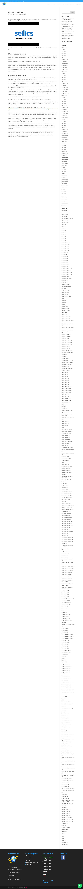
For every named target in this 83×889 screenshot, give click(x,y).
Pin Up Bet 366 (65, 674)
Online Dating (64, 656)
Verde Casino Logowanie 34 (67, 780)
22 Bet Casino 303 (65, 242)
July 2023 (63, 119)
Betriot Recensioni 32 (66, 400)
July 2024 (63, 97)
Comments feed (65, 842)
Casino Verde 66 (65, 445)
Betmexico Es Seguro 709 (67, 368)
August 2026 (64, 47)
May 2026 (64, 53)
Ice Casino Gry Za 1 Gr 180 (67, 521)
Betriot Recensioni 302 (66, 398)
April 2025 (64, 79)
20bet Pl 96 (64, 226)
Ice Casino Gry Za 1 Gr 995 (67, 525)
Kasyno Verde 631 (65, 553)
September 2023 (65, 117)
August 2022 (64, 141)
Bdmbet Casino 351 (66, 346)
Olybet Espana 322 (65, 642)
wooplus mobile (65, 823)
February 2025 (65, 83)
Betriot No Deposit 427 (66, 392)
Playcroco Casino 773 (66, 684)
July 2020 (63, 189)
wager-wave (64, 794)
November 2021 (65, 159)
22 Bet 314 (64, 232)
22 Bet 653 (64, 236)
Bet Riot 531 (64, 354)
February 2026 (65, 59)
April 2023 (64, 125)
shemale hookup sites (66, 728)
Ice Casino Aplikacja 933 (67, 517)
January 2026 (64, 61)
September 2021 (65, 163)
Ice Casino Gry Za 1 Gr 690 (67, 523)
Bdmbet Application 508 (67, 342)
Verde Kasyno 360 (65, 782)
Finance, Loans (65, 487)
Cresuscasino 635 (65, 456)
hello (11, 14)
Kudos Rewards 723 (66, 600)
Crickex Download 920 (66, 458)
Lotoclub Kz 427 (65, 606)
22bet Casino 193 (65, 264)
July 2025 (63, 73)
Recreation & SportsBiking (67, 708)
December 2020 (65, 179)
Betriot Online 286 (65, 396)
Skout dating (64, 730)
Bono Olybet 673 (65, 423)
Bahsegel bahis (65, 306)
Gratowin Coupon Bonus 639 (68, 509)
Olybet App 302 (65, 630)
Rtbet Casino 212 (65, 716)
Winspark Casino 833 (66, 815)
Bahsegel (63, 304)
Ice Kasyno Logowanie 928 (67, 541)
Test (62, 738)
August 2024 (64, 95)
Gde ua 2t (64, 501)
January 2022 (64, 155)
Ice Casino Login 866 (66, 527)
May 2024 (64, 101)
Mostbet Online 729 (66, 618)
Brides (63, 427)
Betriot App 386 (65, 372)
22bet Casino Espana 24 (67, 268)
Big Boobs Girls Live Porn (67, 410)
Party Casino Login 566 (66, 664)
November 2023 (65, 113)
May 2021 (64, 171)
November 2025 (65, 65)
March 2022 (64, 151)
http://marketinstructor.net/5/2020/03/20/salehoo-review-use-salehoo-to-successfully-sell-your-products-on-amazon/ (33, 109)
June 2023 (64, 121)
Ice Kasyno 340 (65, 533)
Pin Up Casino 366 (65, 676)
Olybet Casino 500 (65, 640)
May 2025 (64, 77)
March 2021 (64, 173)
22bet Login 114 (65, 280)
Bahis (63, 298)
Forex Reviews (65, 489)
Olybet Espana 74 (65, 646)
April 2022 (64, 149)
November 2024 (65, 89)
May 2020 (64, 193)
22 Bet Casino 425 (65, 244)
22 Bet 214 (64, 228)
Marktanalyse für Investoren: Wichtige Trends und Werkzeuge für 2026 (68, 37)
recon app (64, 706)
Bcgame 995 (64, 312)
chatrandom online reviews (67, 447)
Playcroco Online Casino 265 (68, 692)
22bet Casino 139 (65, 262)
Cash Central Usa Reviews (67, 431)
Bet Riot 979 (64, 356)
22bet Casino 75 (65, 266)
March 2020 (64, 197)
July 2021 (63, 167)
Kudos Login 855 (65, 592)
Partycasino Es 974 (66, 672)
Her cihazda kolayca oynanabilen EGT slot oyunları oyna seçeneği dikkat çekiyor (68, 24)
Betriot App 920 (65, 376)
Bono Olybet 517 (65, 421)
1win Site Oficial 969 (66, 222)
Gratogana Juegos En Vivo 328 (68, 505)
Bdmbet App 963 (65, 338)
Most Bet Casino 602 (66, 614)
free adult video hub (66, 499)
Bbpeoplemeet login (66, 308)
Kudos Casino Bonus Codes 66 (68, 566)
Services (59, 4)
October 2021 (64, 161)
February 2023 (65, 129)
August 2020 (64, 187)
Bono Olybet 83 (65, 425)
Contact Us (78, 4)
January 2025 (64, 85)
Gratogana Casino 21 (66, 503)
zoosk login (64, 825)
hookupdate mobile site (66, 513)
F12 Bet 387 (64, 483)
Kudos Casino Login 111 (67, 572)
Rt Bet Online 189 (65, 714)
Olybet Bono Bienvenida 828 (68, 636)
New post (64, 622)
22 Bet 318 (64, 234)
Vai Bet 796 (64, 748)
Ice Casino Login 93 (66, 529)
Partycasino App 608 (66, 668)
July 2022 (63, 143)
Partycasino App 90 (66, 670)
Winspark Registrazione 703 (67, 819)
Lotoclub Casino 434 (66, 604)
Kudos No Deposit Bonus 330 (68, 598)
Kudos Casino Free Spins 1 (67, 570)
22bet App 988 (65, 260)
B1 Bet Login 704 (65, 294)
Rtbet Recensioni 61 (66, 722)
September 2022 (65, 139)
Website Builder (65, 796)
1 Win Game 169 (65, 214)
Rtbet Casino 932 (65, 718)
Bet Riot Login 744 (65, 358)
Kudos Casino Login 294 (67, 574)
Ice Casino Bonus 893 (66, 519)
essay (63, 481)
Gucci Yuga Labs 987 (66, 511)
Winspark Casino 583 (66, 813)
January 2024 (64, 109)
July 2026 (63, 49)
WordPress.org (65, 844)
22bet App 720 (65, 256)
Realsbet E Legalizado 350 (67, 704)
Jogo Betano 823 (65, 549)
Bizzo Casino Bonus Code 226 (68, 417)
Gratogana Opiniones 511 (67, 507)
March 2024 (64, 105)
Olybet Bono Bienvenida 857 (68, 638)
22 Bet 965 (64, 240)
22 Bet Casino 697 (65, 248)
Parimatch (64, 660)
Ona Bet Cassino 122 (66, 652)
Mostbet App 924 (65, 616)
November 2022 (65, 135)
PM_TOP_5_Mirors (65, 696)
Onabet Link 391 (65, 654)
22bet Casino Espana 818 (67, 270)
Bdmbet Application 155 (67, 340)
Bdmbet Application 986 (67, 344)
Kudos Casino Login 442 (67, 578)
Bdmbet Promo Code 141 (67, 350)
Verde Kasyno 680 (65, 786)
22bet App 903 (65, 258)
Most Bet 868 (64, 612)
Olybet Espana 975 (65, 648)
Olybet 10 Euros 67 (66, 628)
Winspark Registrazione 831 (67, 821)
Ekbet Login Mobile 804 (66, 479)
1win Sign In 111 (65, 220)
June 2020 (64, 191)
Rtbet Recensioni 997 (66, 724)
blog (62, 419)
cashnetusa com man (66, 433)
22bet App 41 (64, 254)
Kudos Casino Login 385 (67, 576)
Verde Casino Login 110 (66, 778)
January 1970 (64, 205)
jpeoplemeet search (66, 551)
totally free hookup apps (67, 742)
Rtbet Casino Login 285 (66, 720)
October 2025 (64, 67)
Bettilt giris (64, 406)
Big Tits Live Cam (65, 412)
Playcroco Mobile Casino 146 (68, 690)
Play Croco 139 (65, 680)
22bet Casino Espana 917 (67, 276)
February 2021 (65, 175)
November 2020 (65, 181)
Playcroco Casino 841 (66, 686)
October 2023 (64, 115)
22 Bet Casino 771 (65, 250)
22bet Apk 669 (65, 252)
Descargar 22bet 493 (66, 468)
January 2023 (64, 131)
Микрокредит (65, 831)
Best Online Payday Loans (67, 352)
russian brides (64, 726)
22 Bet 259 (64, 230)
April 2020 (64, 195)
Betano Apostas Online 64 (67, 360)
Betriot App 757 (65, 374)
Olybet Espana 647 (65, 644)
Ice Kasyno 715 (65, 535)
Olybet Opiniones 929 (66, 650)
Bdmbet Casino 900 (66, 348)
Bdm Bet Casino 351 (66, 318)
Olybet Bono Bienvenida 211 (68, 634)
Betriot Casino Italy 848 (66, 386)
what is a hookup (65, 798)
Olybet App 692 (65, 632)
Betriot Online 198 (65, 394)
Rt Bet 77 (63, 712)
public (63, 700)
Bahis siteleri (64, 300)
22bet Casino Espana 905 (67, 274)
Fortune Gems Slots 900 (67, 497)
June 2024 (64, 99)
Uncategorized (22, 14)
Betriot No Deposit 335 (66, 390)
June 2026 (64, 51)
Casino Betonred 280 (66, 439)
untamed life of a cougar (67, 746)
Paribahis (63, 658)
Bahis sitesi (64, 302)
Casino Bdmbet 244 (66, 435)
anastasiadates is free (66, 286)
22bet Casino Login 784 (66, 278)
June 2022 (64, 145)
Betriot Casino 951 (65, 384)
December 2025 (65, 63)
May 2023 (64, 123)
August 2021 (64, 165)
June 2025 (64, 75)
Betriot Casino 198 (65, 380)
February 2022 (65, 153)
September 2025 (65, 69)
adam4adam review (66, 284)
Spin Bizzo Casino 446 (66, 736)
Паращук (63, 833)
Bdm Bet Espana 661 (66, 336)
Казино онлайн (65, 829)
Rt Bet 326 (64, 710)
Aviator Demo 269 (65, 290)
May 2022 (64, 147)
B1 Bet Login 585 (65, 292)
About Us (53, 4)
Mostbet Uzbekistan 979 (67, 620)
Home (48, 4)
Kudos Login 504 (65, 590)
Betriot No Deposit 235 (66, 388)
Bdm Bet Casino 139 (66, 316)
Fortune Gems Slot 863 (66, 493)
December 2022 (65, 133)
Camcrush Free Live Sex (67, 429)
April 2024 (64, 103)
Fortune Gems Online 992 (67, 491)
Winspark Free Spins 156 (67, 817)
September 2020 (65, 185)
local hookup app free (66, 602)
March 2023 (64, 127)
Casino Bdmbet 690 (66, 437)
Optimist (23, 887)
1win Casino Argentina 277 (67, 218)
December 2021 (65, 157)
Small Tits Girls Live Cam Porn (68, 734)
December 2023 (65, 111)
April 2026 (64, 55)
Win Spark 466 (65, 807)
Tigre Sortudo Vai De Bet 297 (68, 740)
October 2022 (64, 137)
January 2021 (64, 177)
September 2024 (65, 93)
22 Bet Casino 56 (65, 246)
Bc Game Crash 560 (66, 310)
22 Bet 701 (64, 238)
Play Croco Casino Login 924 (68, 682)
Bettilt (63, 404)
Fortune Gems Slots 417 (67, 495)
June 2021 (64, 169)
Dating (63, 462)
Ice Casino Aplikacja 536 (67, 515)
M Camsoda (64, 608)
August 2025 (64, 71)
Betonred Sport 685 (66, 370)
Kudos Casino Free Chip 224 (67, 568)
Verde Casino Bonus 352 (67, 752)
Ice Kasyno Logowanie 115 (67, 537)
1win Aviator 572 (65, 216)
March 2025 (64, 81)
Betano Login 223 (65, 366)
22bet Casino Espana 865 (67, 272)
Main (63, 610)
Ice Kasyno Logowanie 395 (67, 539)
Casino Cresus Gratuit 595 (67, 441)
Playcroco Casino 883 (66, 688)
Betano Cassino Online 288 (67, 362)
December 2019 (65, 203)
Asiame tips (64, 288)
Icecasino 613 (64, 543)
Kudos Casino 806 (65, 557)
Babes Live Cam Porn (66, 296)
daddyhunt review (65, 460)
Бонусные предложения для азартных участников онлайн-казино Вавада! (68, 19)
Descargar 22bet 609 (66, 470)
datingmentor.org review (67, 466)
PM (62, 694)
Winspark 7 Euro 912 (66, 809)
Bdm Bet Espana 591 (66, 334)
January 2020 (64, 201)
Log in (63, 838)
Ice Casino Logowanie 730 (67, 531)
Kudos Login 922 (65, 596)
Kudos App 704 (65, 555)
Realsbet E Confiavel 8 (66, 702)
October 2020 (64, 183)
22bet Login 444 (65, 282)
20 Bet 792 (64, 224)
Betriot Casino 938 (65, 382)
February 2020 (65, 199)
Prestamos (64, 698)
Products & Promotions (68, 4)
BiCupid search (65, 408)
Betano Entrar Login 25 (66, 364)
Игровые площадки (66, 827)
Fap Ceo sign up (65, 485)
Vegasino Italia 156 (65, 750)
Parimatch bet (64, 662)
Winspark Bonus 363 (66, 811)
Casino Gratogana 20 (66, 443)
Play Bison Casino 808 (66, 678)
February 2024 (65, 107)
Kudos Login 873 (65, 594)
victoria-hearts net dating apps (68, 788)
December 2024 (65, 87)
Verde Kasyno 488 (65, 784)
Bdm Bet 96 (64, 314)
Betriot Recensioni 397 (66, 402)
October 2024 (64, 91)
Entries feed (64, 840)
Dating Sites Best (65, 464)
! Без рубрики (64, 210)
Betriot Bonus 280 (65, 378)
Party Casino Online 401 (67, 666)
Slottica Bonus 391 (65, 732)
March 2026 (64, 57)
